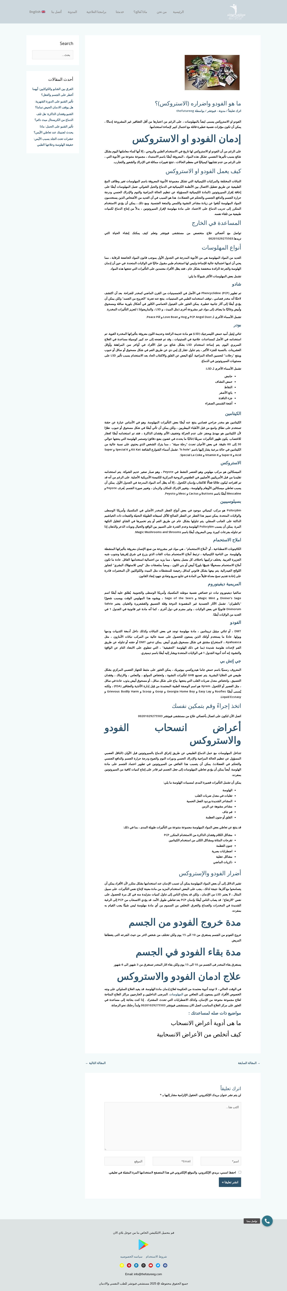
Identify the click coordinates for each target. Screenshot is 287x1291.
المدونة (72, 12)
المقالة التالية (95, 1063)
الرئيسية (178, 12)
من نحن (162, 12)
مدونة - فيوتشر (216, 111)
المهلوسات (176, 994)
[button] (267, 1221)
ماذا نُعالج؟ (140, 12)
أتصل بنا (56, 12)
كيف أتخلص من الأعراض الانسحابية (199, 1034)
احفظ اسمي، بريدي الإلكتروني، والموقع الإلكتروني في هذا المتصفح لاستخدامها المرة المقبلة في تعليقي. (172, 1172)
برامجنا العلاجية (96, 12)
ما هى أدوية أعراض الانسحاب (206, 1023)
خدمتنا (120, 12)
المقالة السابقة (249, 1063)
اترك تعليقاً (234, 111)
